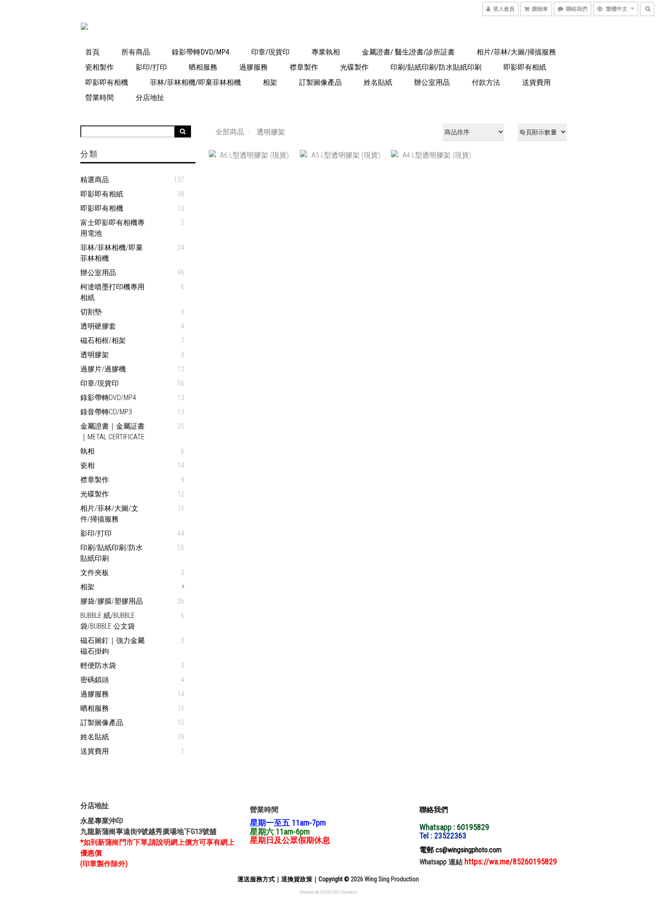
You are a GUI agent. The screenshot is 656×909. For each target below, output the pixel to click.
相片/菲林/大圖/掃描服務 (516, 52)
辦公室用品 (432, 82)
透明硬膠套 (98, 326)
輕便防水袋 (98, 665)
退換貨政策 (296, 879)
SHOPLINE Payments (338, 892)
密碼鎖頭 (94, 679)
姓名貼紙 (378, 82)
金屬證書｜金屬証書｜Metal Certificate (112, 431)
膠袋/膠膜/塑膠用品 (111, 601)
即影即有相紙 (524, 67)
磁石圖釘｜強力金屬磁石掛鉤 (112, 645)
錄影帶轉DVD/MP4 (200, 52)
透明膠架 (94, 354)
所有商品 (135, 52)
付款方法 (486, 82)
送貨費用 (536, 82)
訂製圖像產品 (320, 82)
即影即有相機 (106, 82)
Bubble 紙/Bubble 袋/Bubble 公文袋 (107, 620)
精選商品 (94, 179)
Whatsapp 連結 (442, 862)
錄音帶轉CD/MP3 (106, 412)
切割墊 (91, 312)
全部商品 (230, 132)
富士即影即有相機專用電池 (112, 228)
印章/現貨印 (270, 52)
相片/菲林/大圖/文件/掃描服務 (109, 513)
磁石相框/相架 (103, 340)
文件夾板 (94, 572)
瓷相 (87, 465)
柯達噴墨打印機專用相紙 (112, 292)
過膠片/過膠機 (103, 369)
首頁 (92, 52)
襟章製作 (304, 67)
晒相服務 (203, 67)
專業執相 (325, 52)
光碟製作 (354, 67)
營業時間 (99, 97)
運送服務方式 (256, 879)
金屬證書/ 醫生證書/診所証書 (408, 52)
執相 (87, 451)
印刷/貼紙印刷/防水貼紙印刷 (436, 67)
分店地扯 (150, 97)
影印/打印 (151, 67)
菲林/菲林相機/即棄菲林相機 (195, 82)
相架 (270, 82)
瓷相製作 (99, 67)
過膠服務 (253, 67)
